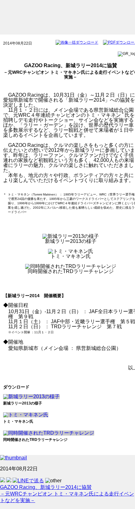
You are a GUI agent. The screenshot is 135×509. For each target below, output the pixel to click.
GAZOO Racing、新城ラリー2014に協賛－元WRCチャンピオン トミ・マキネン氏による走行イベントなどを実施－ (67, 494)
